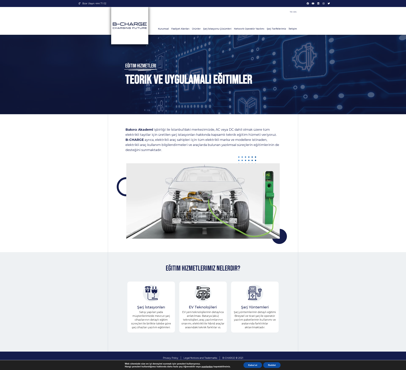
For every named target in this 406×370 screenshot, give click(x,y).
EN (295, 12)
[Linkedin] (318, 3)
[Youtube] (313, 3)
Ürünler (196, 28)
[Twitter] (329, 3)
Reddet (272, 365)
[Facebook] (308, 3)
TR (291, 12)
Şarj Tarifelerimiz (276, 28)
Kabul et (252, 365)
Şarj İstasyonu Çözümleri (217, 28)
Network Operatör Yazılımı (249, 28)
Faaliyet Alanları (180, 28)
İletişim (293, 28)
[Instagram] (323, 3)
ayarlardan (207, 366)
